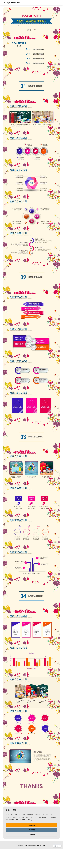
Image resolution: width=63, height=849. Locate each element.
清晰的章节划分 (42, 817)
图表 (17, 820)
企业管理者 (22, 814)
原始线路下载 (32, 830)
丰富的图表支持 (52, 817)
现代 (52, 814)
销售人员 (37, 814)
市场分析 (15, 817)
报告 (16, 814)
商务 (7, 814)
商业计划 (8, 817)
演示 (12, 814)
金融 (27, 817)
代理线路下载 (32, 834)
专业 (43, 814)
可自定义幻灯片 (10, 820)
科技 (31, 817)
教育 (35, 817)
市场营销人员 (30, 814)
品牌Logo (30, 820)
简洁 (47, 814)
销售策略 (21, 817)
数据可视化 (23, 820)
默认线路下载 (32, 825)
